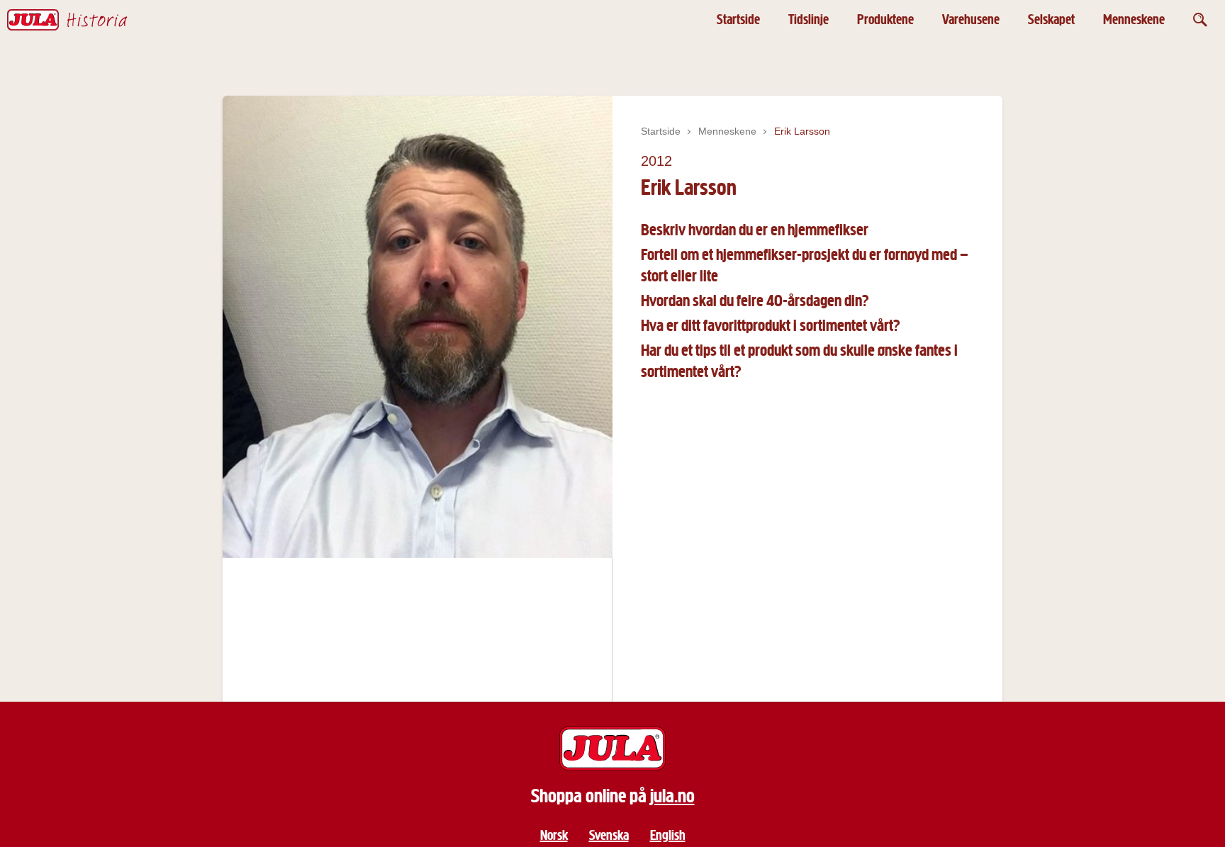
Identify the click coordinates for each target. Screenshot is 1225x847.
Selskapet (1051, 19)
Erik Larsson (802, 131)
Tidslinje (808, 19)
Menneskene (1134, 19)
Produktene (885, 19)
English (668, 835)
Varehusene (971, 19)
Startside (738, 19)
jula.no (672, 796)
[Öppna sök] (1200, 19)
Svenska (609, 835)
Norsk (554, 835)
